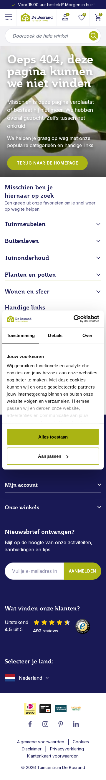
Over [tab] (87, 335)
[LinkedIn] (76, 724)
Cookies (81, 741)
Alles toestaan (53, 436)
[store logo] (36, 17)
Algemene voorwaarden (40, 741)
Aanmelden (82, 570)
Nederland (30, 678)
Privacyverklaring (67, 748)
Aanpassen (49, 456)
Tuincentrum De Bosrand (61, 767)
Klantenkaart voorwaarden (53, 755)
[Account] (65, 17)
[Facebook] (30, 724)
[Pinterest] (60, 724)
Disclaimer (32, 748)
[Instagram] (45, 724)
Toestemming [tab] (21, 335)
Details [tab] (55, 335)
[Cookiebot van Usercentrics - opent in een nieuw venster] (74, 319)
